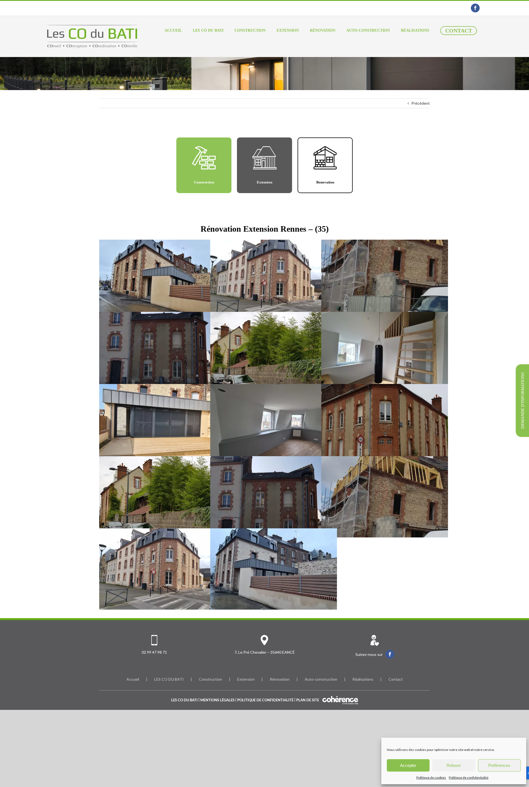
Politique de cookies (431, 777)
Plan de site (307, 700)
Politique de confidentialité (468, 777)
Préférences (499, 765)
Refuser (454, 765)
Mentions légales (217, 700)
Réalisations (362, 679)
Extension (246, 679)
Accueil (132, 679)
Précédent (420, 103)
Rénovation (280, 679)
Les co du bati (184, 700)
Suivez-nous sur (369, 654)
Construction (210, 679)
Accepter (408, 765)
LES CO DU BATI (169, 679)
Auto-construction (321, 679)
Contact (395, 679)
